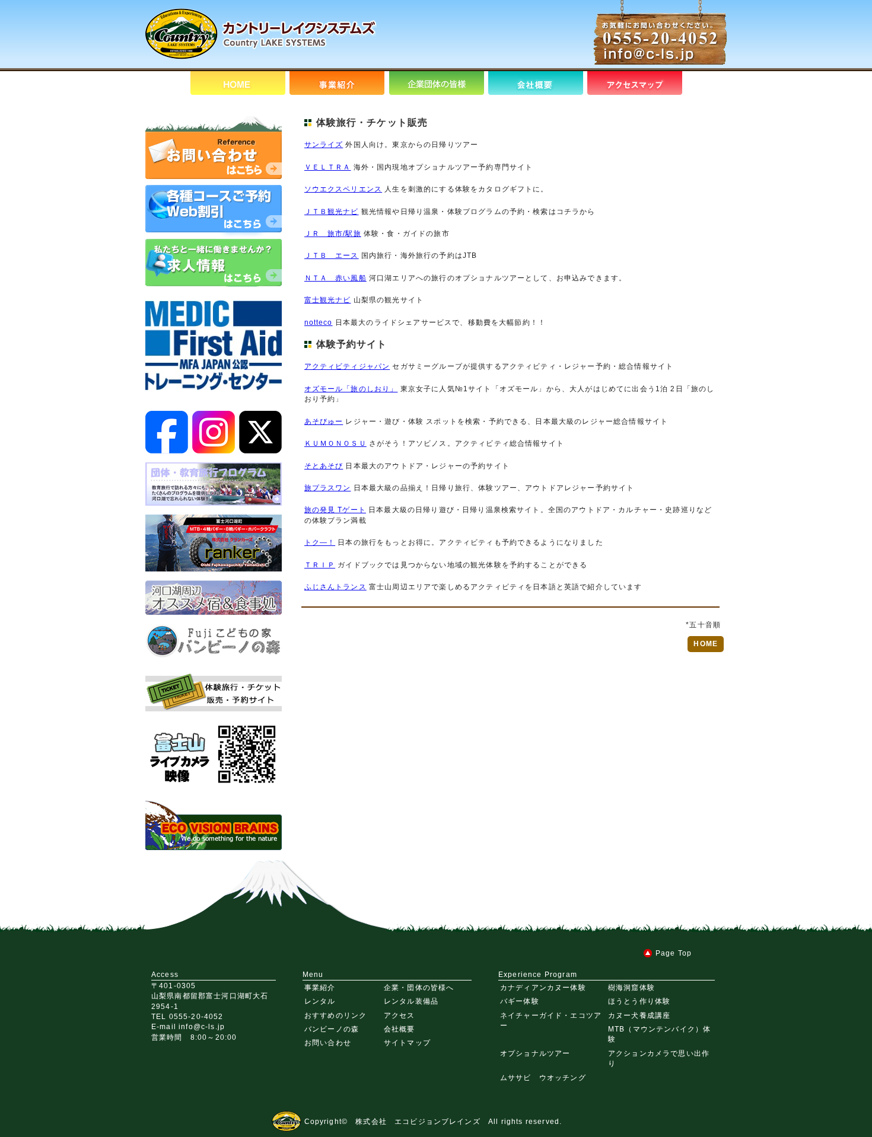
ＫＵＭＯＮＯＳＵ (335, 443)
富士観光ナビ (327, 300)
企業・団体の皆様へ (419, 987)
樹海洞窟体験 (631, 987)
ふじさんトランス (335, 586)
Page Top (673, 953)
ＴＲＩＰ (320, 564)
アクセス (399, 1015)
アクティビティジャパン (347, 366)
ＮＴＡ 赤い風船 (335, 278)
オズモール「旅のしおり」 (351, 388)
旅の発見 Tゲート (335, 509)
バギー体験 (519, 1001)
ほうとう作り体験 (639, 1001)
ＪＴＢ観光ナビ (331, 211)
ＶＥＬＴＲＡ (327, 167)
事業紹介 (320, 987)
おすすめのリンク (335, 1015)
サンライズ (323, 144)
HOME (705, 644)
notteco (318, 322)
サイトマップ (407, 1042)
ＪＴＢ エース (331, 255)
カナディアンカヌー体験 (543, 987)
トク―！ (320, 542)
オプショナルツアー (535, 1053)
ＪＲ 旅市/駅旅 (332, 233)
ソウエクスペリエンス (343, 189)
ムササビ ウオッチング (543, 1077)
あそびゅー (323, 421)
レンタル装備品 (411, 1001)
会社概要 (399, 1029)
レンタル (320, 1001)
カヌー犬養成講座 (639, 1015)
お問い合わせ (327, 1042)
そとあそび (323, 466)
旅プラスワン (327, 487)
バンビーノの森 (331, 1029)
